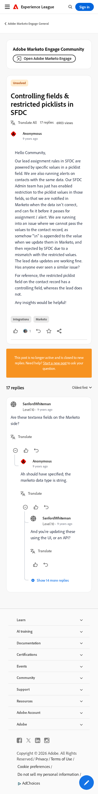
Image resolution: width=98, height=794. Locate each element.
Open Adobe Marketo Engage (48, 58)
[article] (49, 428)
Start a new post (55, 363)
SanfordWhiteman (37, 404)
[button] (27, 122)
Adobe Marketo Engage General (28, 24)
